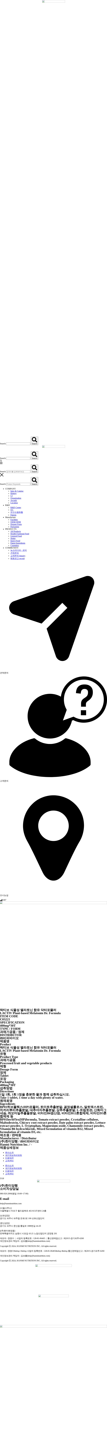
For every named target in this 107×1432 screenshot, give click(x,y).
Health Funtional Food (19, 534)
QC (11, 510)
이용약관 (9, 1158)
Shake (13, 538)
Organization (15, 498)
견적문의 (14, 553)
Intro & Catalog (16, 491)
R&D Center (15, 507)
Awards (13, 500)
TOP (2, 1178)
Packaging (14, 527)
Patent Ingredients (17, 543)
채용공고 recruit (17, 558)
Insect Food (15, 541)
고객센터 (9, 1161)
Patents (13, 515)
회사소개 (9, 1152)
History (13, 493)
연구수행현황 (16, 512)
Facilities (14, 520)
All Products (15, 531)
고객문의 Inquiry (17, 556)
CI (11, 496)
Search (3, 444)
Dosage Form (16, 524)
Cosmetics (14, 545)
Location (14, 503)
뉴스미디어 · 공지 (18, 550)
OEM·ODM (15, 522)
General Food (16, 536)
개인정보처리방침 (13, 1155)
